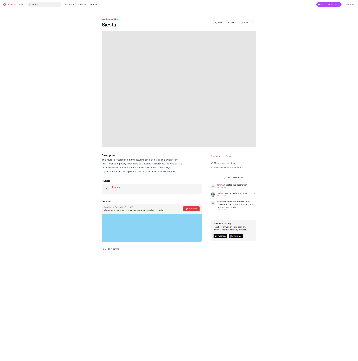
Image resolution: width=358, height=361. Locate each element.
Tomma (116, 187)
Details (229, 156)
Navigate (193, 208)
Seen (233, 22)
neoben (220, 193)
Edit (246, 22)
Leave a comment (235, 177)
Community (216, 156)
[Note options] (254, 193)
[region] (152, 228)
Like (220, 22)
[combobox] (44, 4)
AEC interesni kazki (111, 19)
